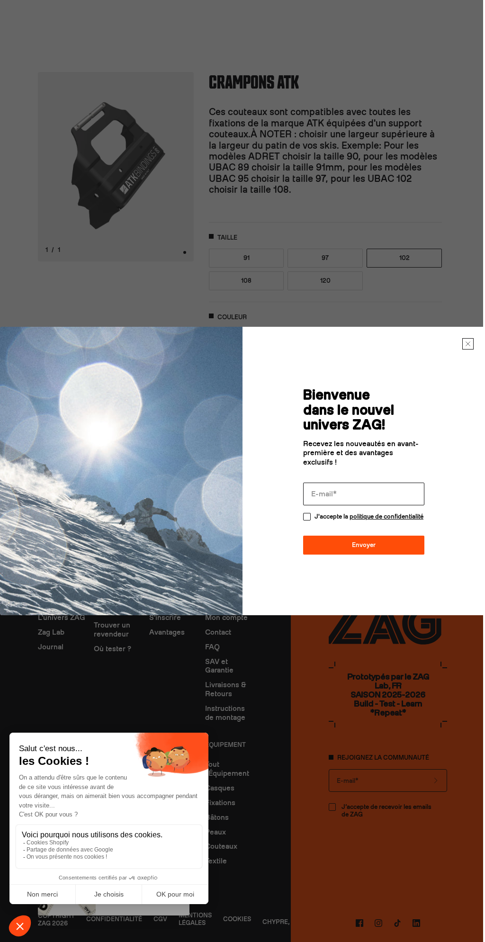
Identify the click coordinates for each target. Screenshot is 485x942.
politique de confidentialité (386, 516)
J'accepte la (368, 516)
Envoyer (364, 544)
